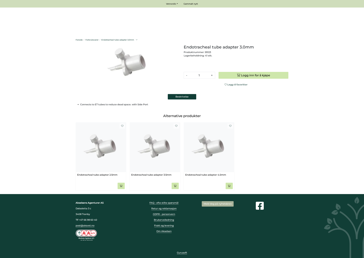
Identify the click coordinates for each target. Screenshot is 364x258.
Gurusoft (182, 252)
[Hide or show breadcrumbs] (137, 40)
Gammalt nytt (191, 4)
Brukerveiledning (164, 220)
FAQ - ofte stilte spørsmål (163, 202)
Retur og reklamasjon (164, 208)
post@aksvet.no (85, 225)
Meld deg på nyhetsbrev (218, 203)
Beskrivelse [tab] (182, 96)
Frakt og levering (164, 225)
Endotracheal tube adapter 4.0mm (205, 174)
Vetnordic (171, 4)
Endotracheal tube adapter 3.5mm (151, 174)
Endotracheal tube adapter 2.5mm (97, 174)
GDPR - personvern (164, 214)
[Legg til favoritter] (122, 126)
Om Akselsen (164, 231)
